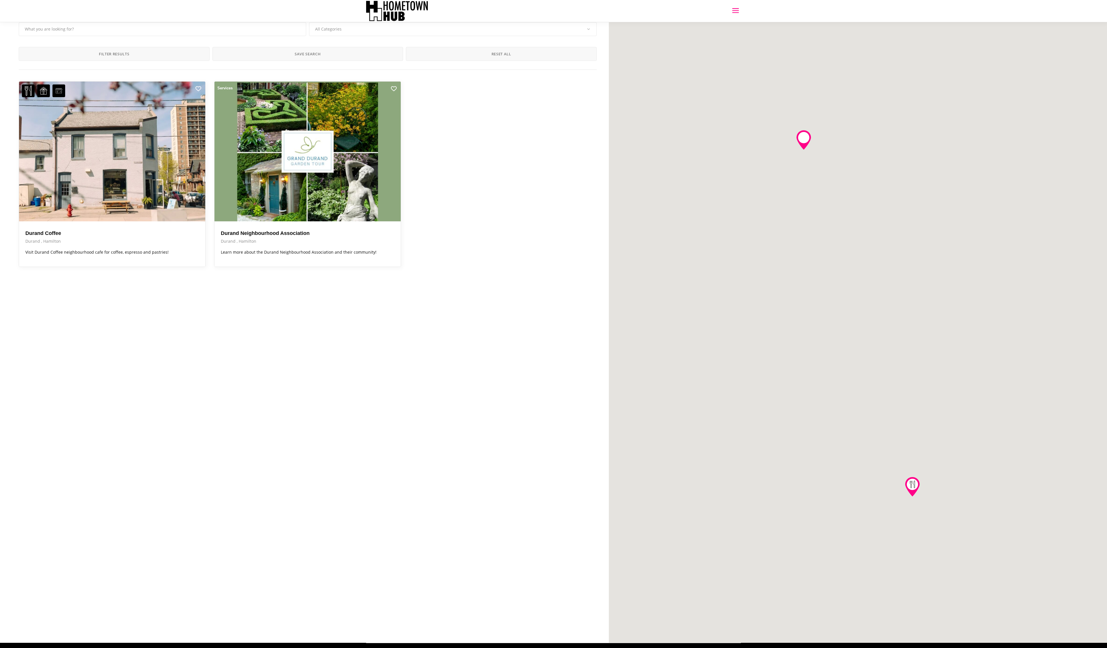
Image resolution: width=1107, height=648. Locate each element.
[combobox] (452, 29)
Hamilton (52, 241)
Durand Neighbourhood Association (265, 233)
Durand (33, 241)
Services (225, 88)
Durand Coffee (43, 233)
